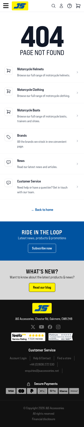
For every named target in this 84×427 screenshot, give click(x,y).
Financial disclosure (43, 419)
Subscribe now (42, 248)
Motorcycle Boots (28, 110)
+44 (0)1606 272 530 (41, 364)
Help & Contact (42, 358)
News (21, 161)
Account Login (18, 358)
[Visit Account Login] (61, 6)
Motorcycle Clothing (30, 90)
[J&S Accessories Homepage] (20, 5)
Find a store (64, 358)
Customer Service (29, 181)
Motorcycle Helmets (30, 69)
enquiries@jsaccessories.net (42, 371)
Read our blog (42, 287)
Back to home (42, 210)
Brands (22, 135)
